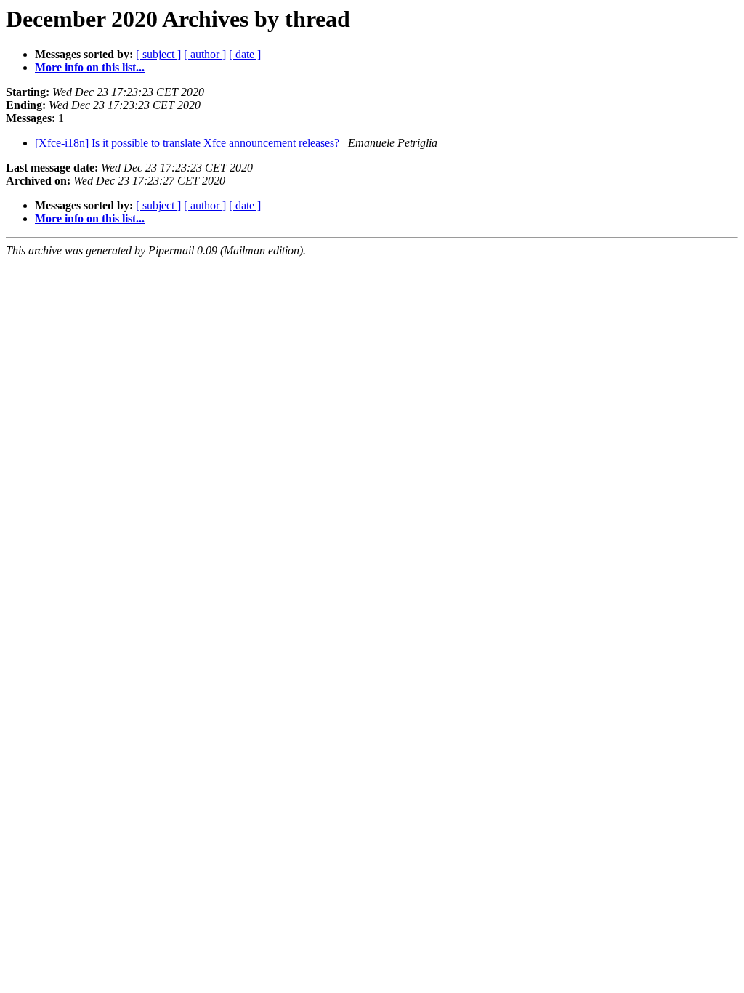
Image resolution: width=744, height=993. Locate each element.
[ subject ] (158, 54)
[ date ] (245, 54)
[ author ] (205, 54)
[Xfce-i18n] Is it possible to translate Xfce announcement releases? (188, 143)
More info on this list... (90, 67)
